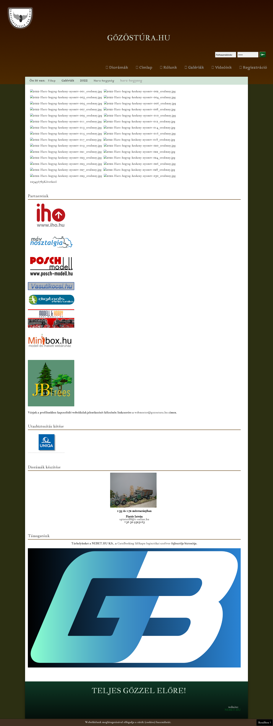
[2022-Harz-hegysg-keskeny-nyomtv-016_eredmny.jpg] (141, 134)
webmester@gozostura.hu (151, 412)
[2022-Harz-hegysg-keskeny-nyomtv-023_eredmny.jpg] (67, 158)
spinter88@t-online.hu (134, 519)
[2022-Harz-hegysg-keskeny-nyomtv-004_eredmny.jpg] (141, 98)
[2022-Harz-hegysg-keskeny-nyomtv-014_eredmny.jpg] (140, 128)
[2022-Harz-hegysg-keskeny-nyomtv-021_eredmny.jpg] (67, 152)
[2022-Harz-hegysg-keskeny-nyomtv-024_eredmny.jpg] (140, 158)
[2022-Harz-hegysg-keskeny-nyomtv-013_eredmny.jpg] (67, 128)
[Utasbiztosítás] (47, 443)
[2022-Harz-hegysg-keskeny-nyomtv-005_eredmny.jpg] (67, 104)
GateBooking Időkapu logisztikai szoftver (143, 543)
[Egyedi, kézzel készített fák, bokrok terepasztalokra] (52, 382)
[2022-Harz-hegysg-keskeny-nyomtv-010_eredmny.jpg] (141, 116)
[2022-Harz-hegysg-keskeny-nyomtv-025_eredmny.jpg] (67, 164)
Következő (50, 181)
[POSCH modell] (52, 266)
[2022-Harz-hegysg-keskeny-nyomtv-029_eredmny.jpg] (67, 176)
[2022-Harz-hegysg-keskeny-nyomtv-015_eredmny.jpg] (67, 134)
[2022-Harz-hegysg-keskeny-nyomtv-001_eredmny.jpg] (67, 92)
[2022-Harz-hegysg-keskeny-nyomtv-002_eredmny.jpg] (141, 92)
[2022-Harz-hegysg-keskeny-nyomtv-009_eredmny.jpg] (67, 116)
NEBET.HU (233, 710)
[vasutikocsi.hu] (52, 286)
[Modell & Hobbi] (52, 319)
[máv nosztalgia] (52, 242)
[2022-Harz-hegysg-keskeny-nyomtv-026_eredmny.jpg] (141, 164)
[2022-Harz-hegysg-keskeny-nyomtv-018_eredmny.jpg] (140, 140)
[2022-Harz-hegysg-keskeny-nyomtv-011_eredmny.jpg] (67, 122)
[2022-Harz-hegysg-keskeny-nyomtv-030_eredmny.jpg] (141, 176)
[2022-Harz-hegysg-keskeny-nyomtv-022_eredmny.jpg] (140, 152)
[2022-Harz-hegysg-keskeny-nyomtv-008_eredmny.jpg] (140, 110)
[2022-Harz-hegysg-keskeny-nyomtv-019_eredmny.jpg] (67, 146)
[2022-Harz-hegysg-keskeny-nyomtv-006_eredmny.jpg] (141, 104)
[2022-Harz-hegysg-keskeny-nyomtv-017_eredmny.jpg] (66, 140)
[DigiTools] (52, 300)
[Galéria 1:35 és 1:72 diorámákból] (134, 490)
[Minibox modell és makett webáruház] (52, 343)
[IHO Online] (52, 215)
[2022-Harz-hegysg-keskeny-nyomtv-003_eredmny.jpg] (67, 98)
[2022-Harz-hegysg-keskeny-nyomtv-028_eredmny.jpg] (140, 170)
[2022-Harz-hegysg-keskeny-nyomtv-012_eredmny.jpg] (140, 122)
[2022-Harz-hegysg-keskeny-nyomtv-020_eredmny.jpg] (141, 146)
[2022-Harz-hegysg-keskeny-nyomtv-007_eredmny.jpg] (67, 110)
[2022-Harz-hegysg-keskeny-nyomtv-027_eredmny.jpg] (66, 170)
